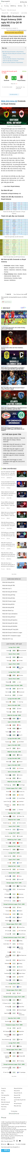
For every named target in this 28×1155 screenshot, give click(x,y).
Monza (20, 876)
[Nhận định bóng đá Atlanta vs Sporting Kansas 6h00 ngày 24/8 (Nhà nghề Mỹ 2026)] (22, 474)
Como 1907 (21, 879)
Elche (8, 675)
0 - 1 (14, 897)
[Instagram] (17, 1141)
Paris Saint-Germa (21, 668)
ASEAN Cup (13, 5)
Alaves (20, 986)
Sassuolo (21, 657)
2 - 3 (14, 943)
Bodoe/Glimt (21, 1031)
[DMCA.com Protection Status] (5, 1151)
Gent (8, 966)
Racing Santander (22, 650)
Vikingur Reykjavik (7, 956)
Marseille (7, 829)
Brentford (7, 809)
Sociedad (21, 836)
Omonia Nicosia (22, 934)
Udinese (7, 879)
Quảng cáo (11, 1144)
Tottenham (21, 809)
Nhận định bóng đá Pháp (8, 594)
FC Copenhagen (22, 1072)
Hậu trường (3, 1106)
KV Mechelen (21, 869)
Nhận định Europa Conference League (12, 632)
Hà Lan (8, 538)
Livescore (3, 1109)
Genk (20, 718)
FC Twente (7, 940)
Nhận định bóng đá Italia (8, 598)
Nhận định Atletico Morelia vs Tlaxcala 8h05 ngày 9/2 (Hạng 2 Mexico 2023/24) (14, 439)
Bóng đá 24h (5, 13)
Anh (25, 5)
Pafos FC (21, 1003)
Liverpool (20, 695)
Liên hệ (4, 1144)
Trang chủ (3, 1088)
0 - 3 (14, 1052)
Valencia (7, 701)
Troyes (7, 735)
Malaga (20, 1046)
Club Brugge (6, 784)
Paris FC (20, 735)
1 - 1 (14, 889)
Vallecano (7, 986)
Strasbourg (21, 829)
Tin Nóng (3, 1090)
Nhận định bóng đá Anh (8, 582)
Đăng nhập (24, 2)
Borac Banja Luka (22, 955)
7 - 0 (14, 900)
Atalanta (7, 657)
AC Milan (21, 660)
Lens (8, 862)
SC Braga (7, 1006)
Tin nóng (6, 5)
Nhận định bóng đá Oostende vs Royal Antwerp (13, 51)
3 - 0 (14, 791)
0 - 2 (14, 1067)
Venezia (7, 778)
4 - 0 (14, 829)
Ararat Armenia (22, 889)
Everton (7, 798)
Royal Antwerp (7, 301)
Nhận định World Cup (7, 610)
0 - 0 (14, 894)
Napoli (20, 708)
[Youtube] (20, 1141)
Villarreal (20, 761)
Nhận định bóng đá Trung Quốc (10, 629)
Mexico (8, 508)
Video (2, 1092)
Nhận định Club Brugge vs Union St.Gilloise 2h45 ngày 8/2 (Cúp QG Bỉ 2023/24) (14, 461)
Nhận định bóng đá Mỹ (8, 607)
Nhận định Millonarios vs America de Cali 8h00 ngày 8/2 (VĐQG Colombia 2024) (13, 455)
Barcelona (9, 558)
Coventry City (21, 791)
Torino (8, 660)
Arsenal (7, 791)
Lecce (20, 778)
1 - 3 (14, 955)
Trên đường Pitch (5, 1095)
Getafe (7, 650)
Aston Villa (9, 498)
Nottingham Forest (7, 805)
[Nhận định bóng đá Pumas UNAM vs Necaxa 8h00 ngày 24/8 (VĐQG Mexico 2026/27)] (22, 504)
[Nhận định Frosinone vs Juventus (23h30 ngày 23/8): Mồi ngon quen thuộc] (22, 545)
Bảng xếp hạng (17, 1105)
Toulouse (7, 731)
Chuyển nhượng (5, 1104)
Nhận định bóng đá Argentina (9, 620)
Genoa (8, 708)
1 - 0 (14, 836)
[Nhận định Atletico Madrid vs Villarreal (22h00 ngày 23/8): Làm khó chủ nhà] (22, 494)
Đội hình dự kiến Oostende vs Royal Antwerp (13, 62)
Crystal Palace (22, 798)
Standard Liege (6, 822)
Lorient (20, 728)
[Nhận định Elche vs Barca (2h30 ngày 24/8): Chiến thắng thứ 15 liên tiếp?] (22, 555)
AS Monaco (21, 768)
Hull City (7, 794)
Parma (8, 711)
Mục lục (4, 48)
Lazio (20, 682)
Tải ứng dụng (14, 1111)
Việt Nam (20, 5)
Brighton (7, 688)
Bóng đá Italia (17, 1097)
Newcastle (7, 695)
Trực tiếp (3, 1097)
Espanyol (7, 741)
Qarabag (20, 940)
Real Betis (7, 836)
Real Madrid (21, 741)
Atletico (7, 761)
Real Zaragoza (6, 816)
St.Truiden (7, 934)
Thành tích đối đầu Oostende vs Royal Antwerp (13, 58)
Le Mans (7, 725)
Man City (8, 569)
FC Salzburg (21, 1060)
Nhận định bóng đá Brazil (8, 616)
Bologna (7, 682)
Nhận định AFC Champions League (11, 635)
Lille (19, 748)
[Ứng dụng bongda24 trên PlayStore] (11, 1113)
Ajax (20, 952)
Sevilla (20, 856)
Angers (7, 748)
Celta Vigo (21, 701)
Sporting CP (9, 477)
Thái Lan (7, 842)
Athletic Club (21, 816)
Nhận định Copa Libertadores (9, 613)
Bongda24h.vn (16, 1147)
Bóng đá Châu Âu (18, 1092)
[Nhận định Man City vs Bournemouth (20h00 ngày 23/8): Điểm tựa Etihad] (22, 565)
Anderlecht (21, 1052)
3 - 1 (14, 816)
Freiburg (8, 487)
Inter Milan (7, 876)
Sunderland (21, 801)
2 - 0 (14, 822)
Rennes (7, 667)
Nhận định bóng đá (9, 101)
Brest (20, 725)
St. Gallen (21, 914)
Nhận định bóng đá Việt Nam (9, 591)
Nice (8, 728)
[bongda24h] (1, 6)
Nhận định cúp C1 (7, 588)
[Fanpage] (14, 1141)
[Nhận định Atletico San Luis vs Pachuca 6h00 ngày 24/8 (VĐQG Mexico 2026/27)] (22, 514)
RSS (2, 1141)
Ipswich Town (6, 801)
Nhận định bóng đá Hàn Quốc (10, 623)
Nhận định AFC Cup (7, 638)
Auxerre (20, 862)
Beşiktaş (7, 886)
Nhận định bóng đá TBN (8, 585)
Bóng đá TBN (17, 1095)
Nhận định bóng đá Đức (8, 604)
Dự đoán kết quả (6, 57)
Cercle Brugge (22, 784)
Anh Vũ (9, 294)
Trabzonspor (6, 897)
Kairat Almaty (6, 1052)
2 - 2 (14, 947)
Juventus (9, 548)
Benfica (7, 993)
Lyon (20, 731)
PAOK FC (7, 920)
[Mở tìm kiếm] (24, 4)
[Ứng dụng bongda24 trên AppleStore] (16, 1113)
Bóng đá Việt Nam (18, 1088)
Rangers (7, 980)
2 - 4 (14, 952)
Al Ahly (20, 1021)
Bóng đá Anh (17, 1090)
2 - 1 (14, 970)
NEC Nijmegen (6, 1031)
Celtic (8, 1028)
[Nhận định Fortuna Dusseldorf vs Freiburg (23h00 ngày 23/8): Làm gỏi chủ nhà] (22, 484)
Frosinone (7, 775)
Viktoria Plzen (22, 927)
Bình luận (3, 1099)
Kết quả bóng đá (15, 13)
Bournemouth (21, 692)
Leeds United (21, 804)
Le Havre (7, 768)
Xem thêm (14, 574)
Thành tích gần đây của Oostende (10, 60)
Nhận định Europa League (9, 601)
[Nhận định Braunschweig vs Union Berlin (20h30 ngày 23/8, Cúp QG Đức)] (22, 525)
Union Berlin (9, 528)
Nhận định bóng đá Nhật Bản (9, 626)
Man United (21, 794)
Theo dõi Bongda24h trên (13, 30)
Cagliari (20, 711)
